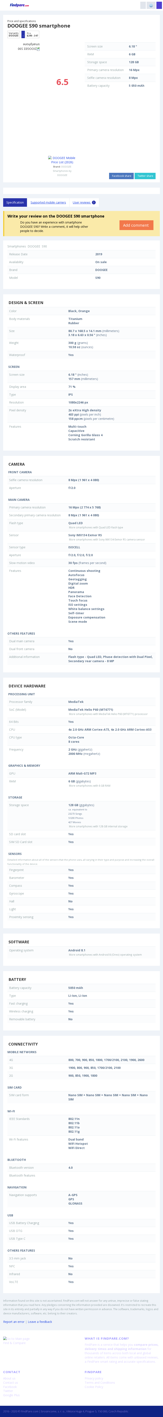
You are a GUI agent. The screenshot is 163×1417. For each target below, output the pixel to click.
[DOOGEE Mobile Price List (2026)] (62, 160)
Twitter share (145, 176)
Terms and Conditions (100, 1383)
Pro (32, 34)
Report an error (13, 1322)
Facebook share (121, 176)
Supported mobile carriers (48, 202)
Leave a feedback (40, 1322)
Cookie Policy (94, 1387)
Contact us (10, 1383)
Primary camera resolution (105, 70)
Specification (15, 202)
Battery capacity (98, 86)
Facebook (10, 1387)
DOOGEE (66, 166)
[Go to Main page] (40, 1339)
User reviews (83, 202)
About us (9, 1378)
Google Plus (11, 1395)
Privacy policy (94, 1378)
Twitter (8, 1391)
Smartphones (16, 246)
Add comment (136, 225)
